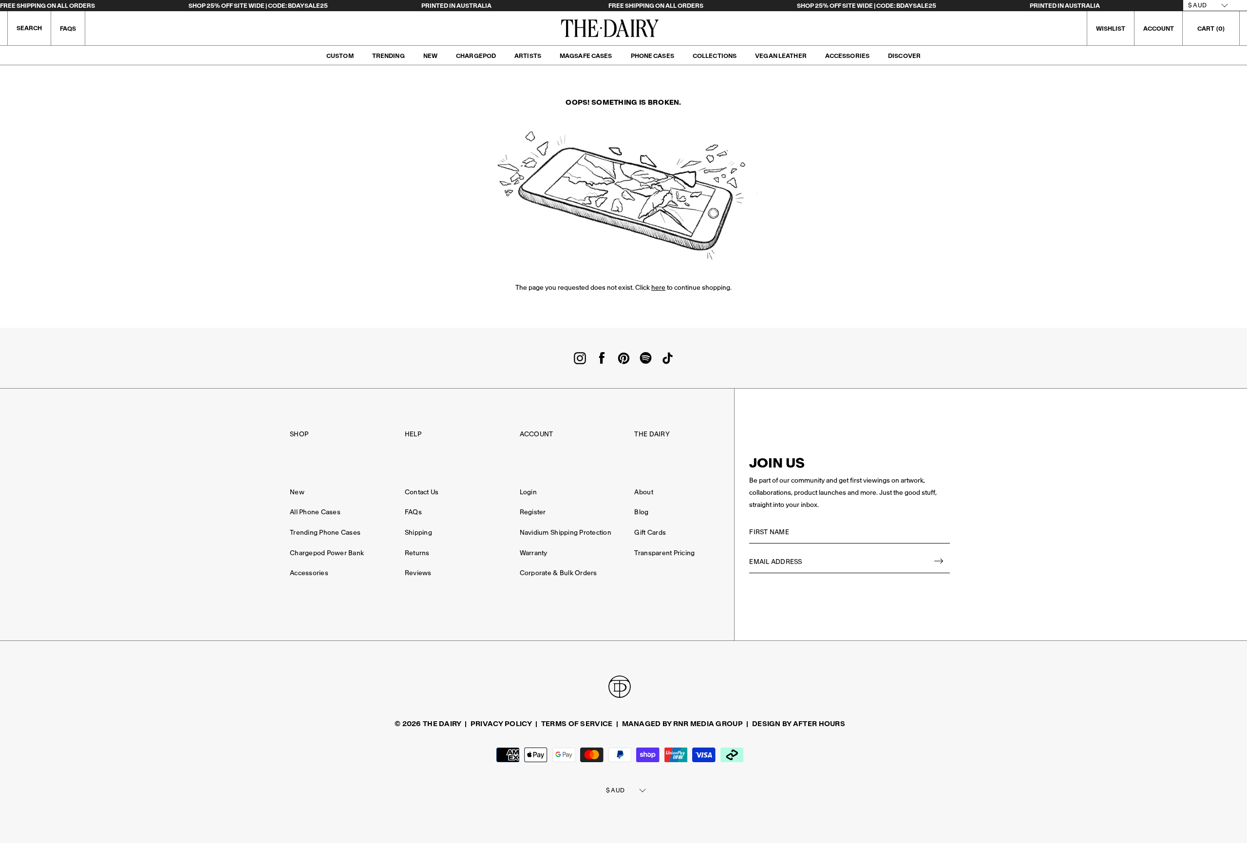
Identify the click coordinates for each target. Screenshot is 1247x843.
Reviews (418, 573)
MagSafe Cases (586, 55)
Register (533, 512)
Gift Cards (650, 532)
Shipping (418, 532)
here (658, 287)
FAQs (68, 28)
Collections (715, 55)
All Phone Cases (315, 512)
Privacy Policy (501, 723)
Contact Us (422, 492)
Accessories (847, 55)
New (430, 55)
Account (536, 434)
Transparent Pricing (664, 553)
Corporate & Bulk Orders (558, 573)
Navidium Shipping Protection (565, 532)
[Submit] (939, 562)
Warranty (534, 553)
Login (528, 492)
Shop (299, 434)
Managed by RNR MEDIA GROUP (682, 723)
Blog (641, 512)
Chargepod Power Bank (327, 553)
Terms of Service (576, 723)
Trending (388, 55)
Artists (527, 55)
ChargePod (476, 55)
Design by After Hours (798, 723)
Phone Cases (652, 55)
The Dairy (651, 434)
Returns (417, 553)
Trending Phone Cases (325, 532)
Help (413, 434)
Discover (904, 55)
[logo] (609, 28)
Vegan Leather (781, 55)
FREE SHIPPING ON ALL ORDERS (47, 5)
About (643, 492)
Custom (340, 55)
